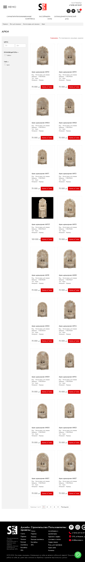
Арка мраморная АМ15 (67, 72)
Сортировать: (54, 38)
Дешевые (74, 38)
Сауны (23, 534)
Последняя (65, 507)
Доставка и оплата (54, 539)
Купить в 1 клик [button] (47, 87)
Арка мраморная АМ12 (40, 72)
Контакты (51, 550)
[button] (9, 7)
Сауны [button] (9, 17)
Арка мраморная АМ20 (41, 428)
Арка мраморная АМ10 (68, 224)
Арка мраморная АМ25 (40, 377)
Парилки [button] (15, 17)
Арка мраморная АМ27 (68, 478)
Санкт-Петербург (76, 3)
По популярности (64, 38)
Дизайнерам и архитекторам (53, 532)
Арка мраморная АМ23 (68, 428)
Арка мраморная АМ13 (67, 173)
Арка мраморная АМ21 (40, 478)
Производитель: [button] (10, 52)
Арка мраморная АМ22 (68, 123)
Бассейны (24, 547)
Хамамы (23, 539)
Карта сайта (52, 548)
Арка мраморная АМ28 (68, 275)
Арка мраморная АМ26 (40, 326)
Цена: (6, 42)
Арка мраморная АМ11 (40, 173)
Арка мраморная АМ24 (40, 123)
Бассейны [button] (43, 17)
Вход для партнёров (55, 545)
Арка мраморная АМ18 (40, 275)
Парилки (23, 536)
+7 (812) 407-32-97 (75, 5)
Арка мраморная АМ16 (67, 377)
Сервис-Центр (53, 542)
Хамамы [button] (22, 17)
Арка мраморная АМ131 (41, 224)
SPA (22, 550)
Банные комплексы (24, 543)
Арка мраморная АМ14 (67, 326)
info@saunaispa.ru (77, 540)
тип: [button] (5, 62)
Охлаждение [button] (59, 17)
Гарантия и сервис (54, 537)
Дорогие (80, 38)
